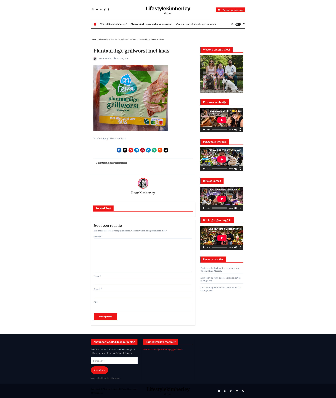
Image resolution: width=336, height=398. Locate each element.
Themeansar (96, 392)
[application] (221, 120)
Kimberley (107, 58)
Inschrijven (99, 370)
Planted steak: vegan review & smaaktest (151, 24)
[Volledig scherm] (239, 129)
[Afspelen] (204, 129)
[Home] (94, 24)
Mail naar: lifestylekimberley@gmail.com (162, 349)
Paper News (126, 389)
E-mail (98, 289)
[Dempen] (235, 129)
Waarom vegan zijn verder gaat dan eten (196, 24)
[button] (244, 24)
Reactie (98, 236)
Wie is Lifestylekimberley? (113, 24)
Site (96, 302)
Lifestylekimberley (168, 8)
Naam (97, 276)
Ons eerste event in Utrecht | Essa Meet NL (220, 269)
